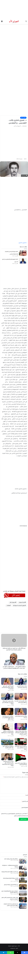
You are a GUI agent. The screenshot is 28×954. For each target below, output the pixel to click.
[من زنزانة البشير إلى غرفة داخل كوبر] (23, 886)
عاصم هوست (12, 948)
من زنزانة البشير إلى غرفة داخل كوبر (11, 884)
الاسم (26, 795)
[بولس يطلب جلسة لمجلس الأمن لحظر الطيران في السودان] (23, 899)
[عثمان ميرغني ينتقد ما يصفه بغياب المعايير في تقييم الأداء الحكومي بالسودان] (21, 726)
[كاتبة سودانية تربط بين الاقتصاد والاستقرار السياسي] (23, 253)
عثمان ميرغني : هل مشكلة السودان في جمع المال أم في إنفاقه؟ (7, 702)
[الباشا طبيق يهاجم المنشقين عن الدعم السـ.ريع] (23, 260)
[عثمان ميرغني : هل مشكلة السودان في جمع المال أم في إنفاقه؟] (7, 696)
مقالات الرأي (23, 117)
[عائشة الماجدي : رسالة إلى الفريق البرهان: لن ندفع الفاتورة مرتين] (7, 726)
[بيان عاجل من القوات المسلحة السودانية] (23, 874)
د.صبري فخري (23, 243)
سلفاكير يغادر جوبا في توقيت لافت (11, 859)
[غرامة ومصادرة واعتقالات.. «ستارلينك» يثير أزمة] (23, 867)
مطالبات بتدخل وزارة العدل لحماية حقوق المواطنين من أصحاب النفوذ (7, 718)
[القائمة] (2, 22)
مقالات (8, 605)
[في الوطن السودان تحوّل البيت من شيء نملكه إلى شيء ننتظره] (21, 741)
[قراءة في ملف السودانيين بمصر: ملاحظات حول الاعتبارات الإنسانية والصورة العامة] (7, 756)
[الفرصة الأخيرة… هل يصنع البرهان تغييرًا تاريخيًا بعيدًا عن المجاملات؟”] (7, 681)
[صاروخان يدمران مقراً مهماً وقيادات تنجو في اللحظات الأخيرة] (23, 893)
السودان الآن (13, 602)
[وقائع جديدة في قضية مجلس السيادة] (21, 711)
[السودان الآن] (14, 21)
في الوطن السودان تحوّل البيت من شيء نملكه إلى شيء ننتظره (21, 748)
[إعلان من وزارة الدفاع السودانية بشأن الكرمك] (23, 880)
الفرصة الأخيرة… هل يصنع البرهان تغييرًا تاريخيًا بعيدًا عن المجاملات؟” (7, 687)
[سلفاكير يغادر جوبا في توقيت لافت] (23, 861)
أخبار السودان (22, 602)
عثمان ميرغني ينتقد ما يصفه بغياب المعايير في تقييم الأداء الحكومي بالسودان (21, 733)
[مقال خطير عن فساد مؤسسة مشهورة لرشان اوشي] (21, 696)
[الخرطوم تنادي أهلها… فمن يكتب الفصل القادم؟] (7, 741)
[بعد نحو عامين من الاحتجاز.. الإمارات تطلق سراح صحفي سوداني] (23, 906)
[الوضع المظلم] (26, 22)
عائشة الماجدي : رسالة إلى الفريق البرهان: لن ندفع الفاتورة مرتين (7, 733)
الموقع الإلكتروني (24, 807)
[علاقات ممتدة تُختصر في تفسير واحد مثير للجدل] (21, 681)
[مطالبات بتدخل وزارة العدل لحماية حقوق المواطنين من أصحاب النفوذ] (7, 711)
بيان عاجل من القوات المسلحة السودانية (10, 871)
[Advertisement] (14, 9)
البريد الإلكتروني (25, 801)
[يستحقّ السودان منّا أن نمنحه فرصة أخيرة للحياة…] (21, 757)
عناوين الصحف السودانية (19, 605)
